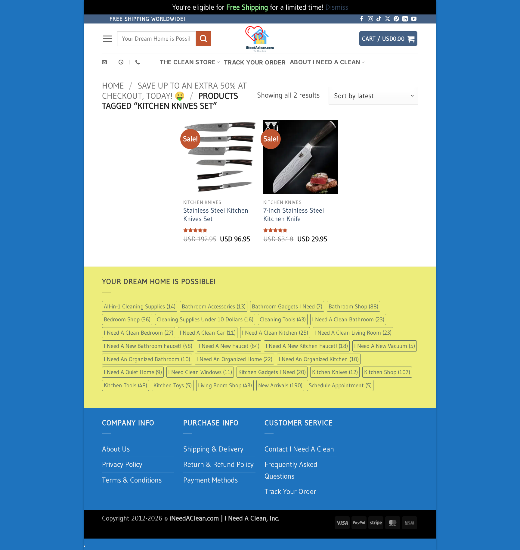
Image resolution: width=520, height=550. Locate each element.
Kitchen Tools (125, 385)
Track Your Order (255, 62)
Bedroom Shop (127, 319)
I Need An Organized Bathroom (147, 359)
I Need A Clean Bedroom (138, 332)
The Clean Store (188, 62)
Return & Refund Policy (218, 464)
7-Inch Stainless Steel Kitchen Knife (293, 214)
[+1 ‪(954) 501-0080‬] (138, 62)
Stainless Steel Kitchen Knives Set (215, 214)
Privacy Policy (122, 464)
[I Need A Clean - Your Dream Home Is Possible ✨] (260, 38)
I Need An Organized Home (234, 359)
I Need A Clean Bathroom (348, 319)
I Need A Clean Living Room (353, 332)
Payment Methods (210, 480)
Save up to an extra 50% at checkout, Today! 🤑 (174, 90)
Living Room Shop (225, 385)
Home (113, 85)
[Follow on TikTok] (379, 19)
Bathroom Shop (353, 306)
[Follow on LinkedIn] (405, 19)
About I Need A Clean (325, 62)
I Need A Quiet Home (133, 372)
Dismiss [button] (336, 7)
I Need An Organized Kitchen (319, 359)
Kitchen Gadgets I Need (272, 372)
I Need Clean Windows (200, 372)
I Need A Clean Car (208, 332)
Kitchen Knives (335, 372)
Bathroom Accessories (214, 306)
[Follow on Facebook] (361, 19)
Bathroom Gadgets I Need (287, 306)
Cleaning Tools (283, 319)
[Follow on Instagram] (370, 19)
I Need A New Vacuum (384, 345)
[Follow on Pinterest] (396, 19)
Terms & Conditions (132, 480)
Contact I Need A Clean (299, 449)
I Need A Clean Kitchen (275, 332)
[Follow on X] (387, 19)
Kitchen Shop (387, 372)
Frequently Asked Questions (291, 470)
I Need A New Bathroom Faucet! (148, 345)
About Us (116, 449)
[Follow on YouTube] (413, 19)
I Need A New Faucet (229, 345)
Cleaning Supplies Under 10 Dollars (205, 319)
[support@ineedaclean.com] (105, 62)
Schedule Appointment (340, 385)
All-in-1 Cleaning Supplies (139, 306)
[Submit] (203, 38)
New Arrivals (280, 385)
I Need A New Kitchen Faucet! (307, 345)
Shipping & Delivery (213, 449)
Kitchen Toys (172, 385)
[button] (107, 38)
